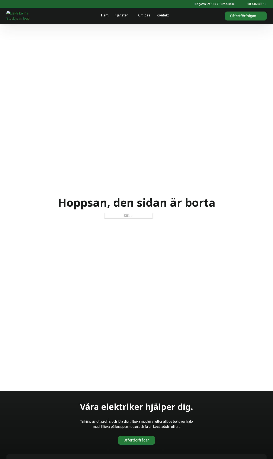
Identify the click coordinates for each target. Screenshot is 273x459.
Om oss (144, 15)
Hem (104, 15)
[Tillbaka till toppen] (259, 448)
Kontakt (163, 15)
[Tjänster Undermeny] (131, 16)
